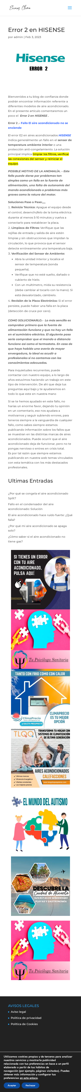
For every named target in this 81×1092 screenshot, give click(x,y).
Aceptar (12, 1085)
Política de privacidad (26, 1018)
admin (18, 37)
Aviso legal (18, 1012)
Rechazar (30, 1085)
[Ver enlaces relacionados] (43, 203)
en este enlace (29, 1078)
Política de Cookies (24, 1024)
